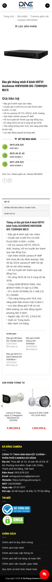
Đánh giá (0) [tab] (9, 214)
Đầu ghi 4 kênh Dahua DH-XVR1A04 (33, 341)
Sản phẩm (22, 16)
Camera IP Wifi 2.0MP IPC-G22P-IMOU (39, 414)
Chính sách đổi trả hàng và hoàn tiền (21, 558)
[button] (4, 5)
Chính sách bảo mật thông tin (17, 553)
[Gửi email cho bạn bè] (9, 180)
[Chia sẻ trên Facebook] (4, 180)
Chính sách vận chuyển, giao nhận (20, 563)
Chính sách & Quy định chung (17, 542)
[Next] (49, 411)
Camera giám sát (40, 16)
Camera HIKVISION (27, 20)
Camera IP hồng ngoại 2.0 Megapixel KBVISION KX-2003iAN (13, 416)
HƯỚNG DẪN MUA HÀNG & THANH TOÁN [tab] (19, 208)
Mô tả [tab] (6, 202)
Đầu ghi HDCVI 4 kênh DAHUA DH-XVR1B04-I (14, 357)
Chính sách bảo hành (13, 547)
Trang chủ (8, 16)
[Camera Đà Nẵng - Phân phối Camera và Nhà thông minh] (26, 5)
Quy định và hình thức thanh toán (19, 569)
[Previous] (2, 411)
